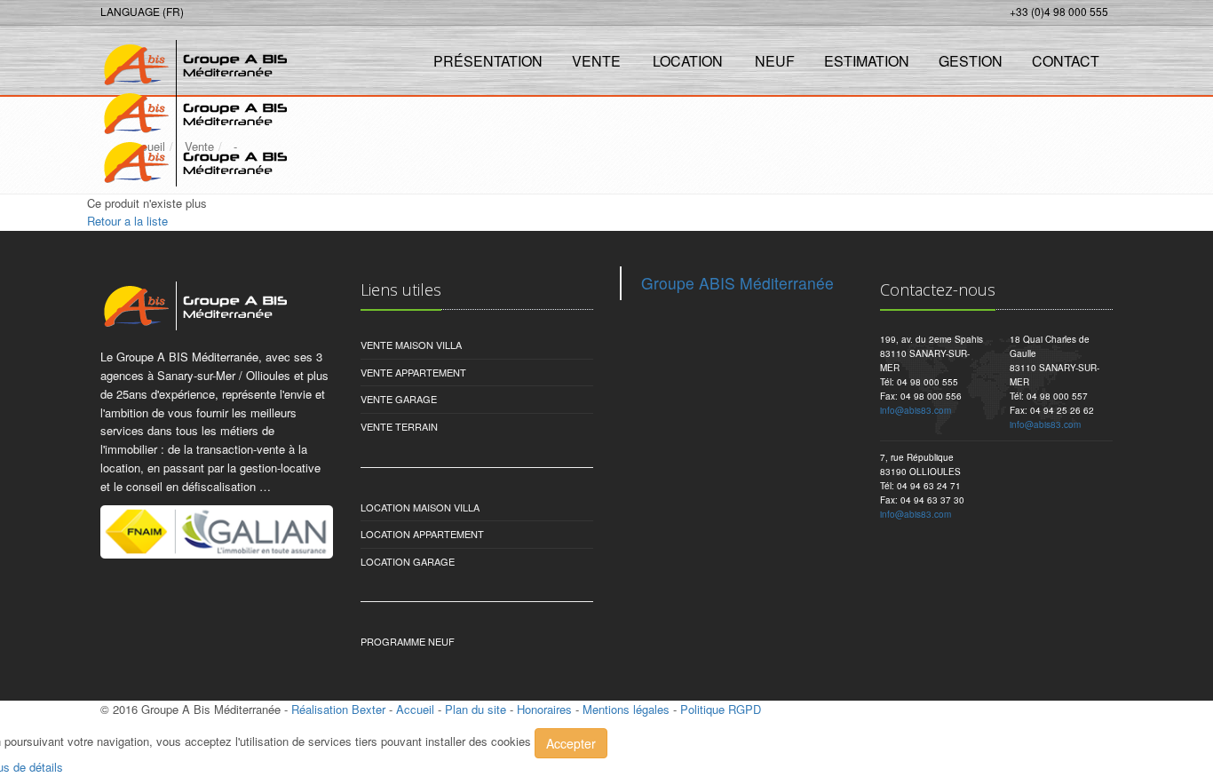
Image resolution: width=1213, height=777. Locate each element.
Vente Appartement (413, 372)
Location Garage (408, 561)
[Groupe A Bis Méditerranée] (191, 59)
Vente (596, 61)
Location (688, 61)
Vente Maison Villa (411, 344)
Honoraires (544, 709)
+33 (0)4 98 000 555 (1059, 11)
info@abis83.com (915, 410)
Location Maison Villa (420, 507)
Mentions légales (626, 709)
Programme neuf (408, 641)
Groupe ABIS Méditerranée (737, 283)
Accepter (571, 743)
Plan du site (475, 709)
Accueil (415, 709)
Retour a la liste (127, 220)
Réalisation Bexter (338, 709)
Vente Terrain (399, 426)
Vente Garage (399, 399)
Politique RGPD (720, 709)
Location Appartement (422, 534)
